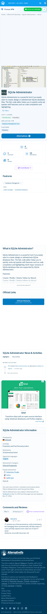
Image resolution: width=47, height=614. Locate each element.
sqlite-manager (8, 190)
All (6, 511)
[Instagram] (22, 608)
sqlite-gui (10, 478)
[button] (5, 110)
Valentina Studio (12, 472)
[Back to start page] (3, 3)
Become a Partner (7, 601)
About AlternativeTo (8, 598)
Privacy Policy (6, 593)
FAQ (2, 588)
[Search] (40, 3)
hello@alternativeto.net (9, 579)
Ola (16, 563)
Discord (26, 579)
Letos (8, 475)
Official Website (23, 302)
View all (5, 481)
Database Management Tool (10, 124)
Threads (26, 581)
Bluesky (20, 581)
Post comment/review (36, 512)
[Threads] (18, 608)
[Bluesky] (14, 608)
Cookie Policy (6, 596)
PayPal (19, 586)
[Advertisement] (23, 41)
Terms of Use (5, 591)
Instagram (33, 581)
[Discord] (2, 608)
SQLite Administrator (21, 366)
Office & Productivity (10, 466)
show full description (23, 285)
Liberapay (10, 586)
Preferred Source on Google (11, 603)
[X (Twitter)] (6, 608)
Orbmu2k (8, 440)
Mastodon (13, 581)
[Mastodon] (10, 608)
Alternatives (22, 136)
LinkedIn (4, 584)
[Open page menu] (45, 3)
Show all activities (12, 373)
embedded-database (21, 190)
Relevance (18, 511)
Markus (23, 563)
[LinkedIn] (26, 608)
